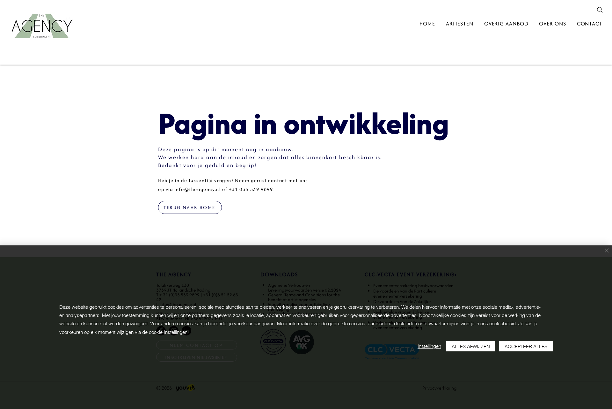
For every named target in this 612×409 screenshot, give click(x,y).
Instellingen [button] (429, 346)
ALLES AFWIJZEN (471, 346)
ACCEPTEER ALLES (526, 346)
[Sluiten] (607, 251)
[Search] (600, 10)
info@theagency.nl (197, 189)
